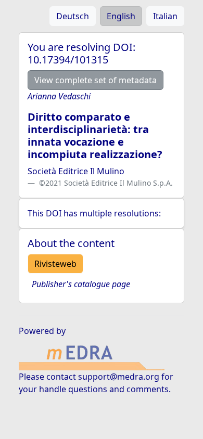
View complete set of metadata (95, 80)
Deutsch (72, 16)
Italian (165, 16)
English (121, 16)
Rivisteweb (55, 263)
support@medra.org (118, 376)
